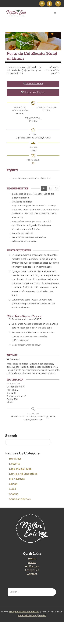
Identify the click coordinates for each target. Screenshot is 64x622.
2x (50, 188)
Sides (12, 489)
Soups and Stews (20, 499)
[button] (58, 4)
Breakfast (15, 459)
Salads (13, 484)
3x (56, 188)
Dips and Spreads (20, 469)
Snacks (13, 494)
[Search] (52, 592)
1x (44, 188)
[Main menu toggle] (55, 13)
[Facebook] (49, 4)
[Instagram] (42, 4)
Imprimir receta (34, 84)
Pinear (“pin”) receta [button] (34, 92)
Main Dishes (17, 479)
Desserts (14, 464)
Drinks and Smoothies (23, 474)
